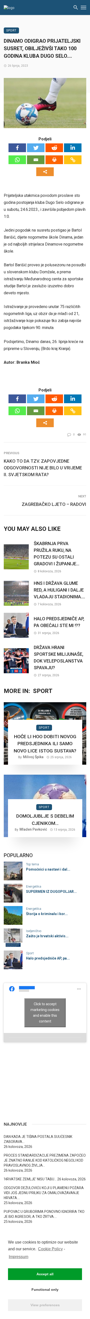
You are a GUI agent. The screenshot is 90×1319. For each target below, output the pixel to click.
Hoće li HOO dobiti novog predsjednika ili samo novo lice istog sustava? (45, 744)
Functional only (45, 1290)
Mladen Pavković (33, 829)
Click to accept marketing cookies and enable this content (45, 1012)
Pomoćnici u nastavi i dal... (48, 869)
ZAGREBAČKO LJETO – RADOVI (54, 504)
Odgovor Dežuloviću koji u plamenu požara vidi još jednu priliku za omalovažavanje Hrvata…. (44, 1193)
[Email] (35, 159)
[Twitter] (35, 147)
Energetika (33, 886)
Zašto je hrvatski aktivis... (47, 936)
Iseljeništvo (33, 931)
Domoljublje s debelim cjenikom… (45, 819)
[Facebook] (17, 147)
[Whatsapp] (17, 159)
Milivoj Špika (33, 757)
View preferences (45, 1305)
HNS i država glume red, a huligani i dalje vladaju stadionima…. (59, 590)
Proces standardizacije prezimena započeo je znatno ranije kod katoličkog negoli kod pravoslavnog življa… (45, 1160)
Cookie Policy (50, 1249)
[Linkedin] (73, 147)
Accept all (45, 1274)
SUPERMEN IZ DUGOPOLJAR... (51, 892)
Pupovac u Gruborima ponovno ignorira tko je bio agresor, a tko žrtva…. (44, 1214)
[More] (45, 171)
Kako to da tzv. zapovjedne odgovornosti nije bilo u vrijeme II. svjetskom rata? (43, 467)
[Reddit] (54, 147)
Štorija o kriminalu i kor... (47, 914)
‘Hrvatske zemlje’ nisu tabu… (30, 1179)
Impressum (18, 1257)
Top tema (32, 864)
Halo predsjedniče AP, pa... (48, 958)
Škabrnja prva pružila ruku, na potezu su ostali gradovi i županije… (56, 553)
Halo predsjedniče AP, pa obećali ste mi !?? (59, 622)
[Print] (54, 159)
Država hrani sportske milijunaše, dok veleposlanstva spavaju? (58, 657)
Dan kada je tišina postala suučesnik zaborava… (38, 1139)
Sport (11, 30)
